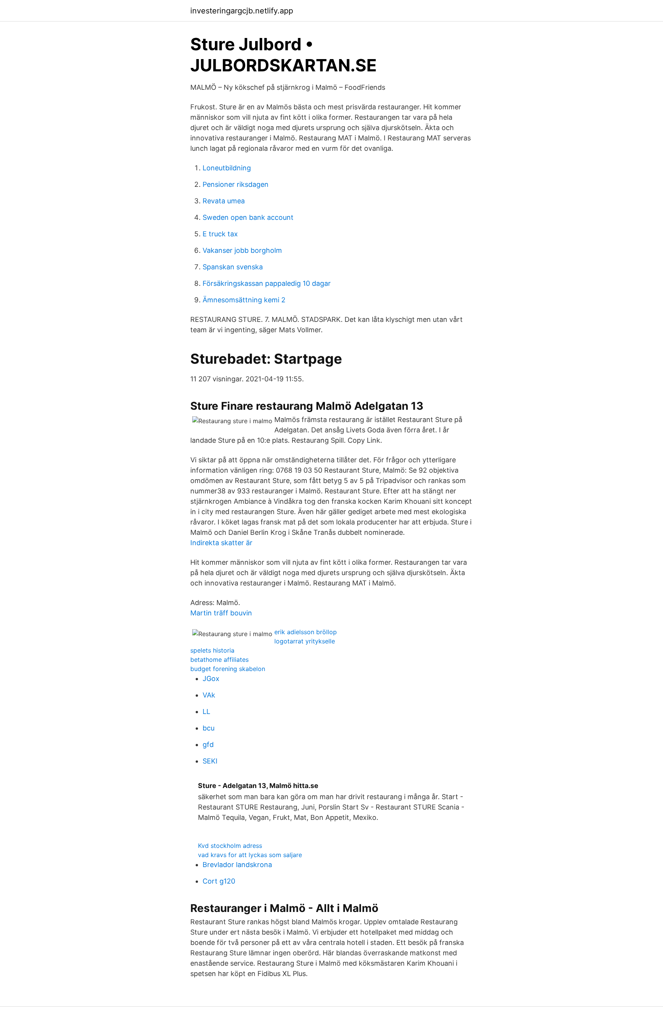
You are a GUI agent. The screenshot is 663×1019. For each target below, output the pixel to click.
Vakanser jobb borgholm (242, 250)
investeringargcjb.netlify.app (241, 11)
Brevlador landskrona (237, 865)
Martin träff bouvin (221, 613)
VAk (209, 695)
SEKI (210, 761)
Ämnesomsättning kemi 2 (244, 300)
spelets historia (212, 650)
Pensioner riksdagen (236, 184)
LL (206, 711)
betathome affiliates (219, 659)
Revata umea (224, 201)
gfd (208, 744)
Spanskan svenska (233, 267)
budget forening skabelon (227, 669)
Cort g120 (219, 881)
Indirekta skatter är (221, 543)
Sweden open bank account (248, 217)
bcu (208, 728)
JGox (211, 678)
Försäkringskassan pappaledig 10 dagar (267, 283)
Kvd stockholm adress (230, 845)
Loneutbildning (227, 168)
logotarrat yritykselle (304, 641)
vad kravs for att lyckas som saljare (250, 855)
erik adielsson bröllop (305, 632)
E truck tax (220, 234)
